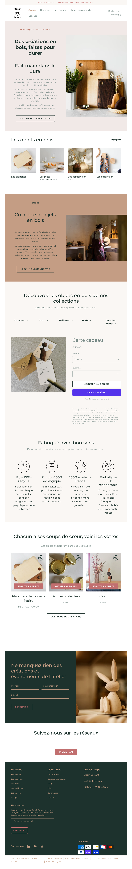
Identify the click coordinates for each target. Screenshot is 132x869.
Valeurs (75, 353)
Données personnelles (108, 858)
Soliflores (64, 320)
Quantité (76, 368)
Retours (58, 858)
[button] (113, 11)
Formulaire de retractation (77, 858)
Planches (19, 320)
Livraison (48, 858)
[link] (45, 10)
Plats (42, 320)
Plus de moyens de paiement (97, 399)
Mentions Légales (54, 861)
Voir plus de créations (66, 617)
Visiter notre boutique (35, 118)
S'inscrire (21, 707)
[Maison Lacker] (17, 12)
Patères (87, 320)
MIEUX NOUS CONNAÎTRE (35, 269)
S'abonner (19, 830)
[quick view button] (40, 557)
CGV (94, 858)
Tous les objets (110, 322)
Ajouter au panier (28, 586)
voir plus (116, 140)
